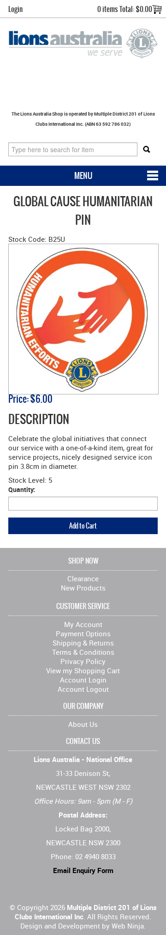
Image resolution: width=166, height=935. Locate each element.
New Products (83, 587)
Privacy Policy (83, 661)
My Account (83, 624)
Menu (83, 175)
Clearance (83, 578)
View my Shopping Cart (83, 670)
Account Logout (83, 689)
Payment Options (83, 633)
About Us (83, 724)
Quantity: (21, 489)
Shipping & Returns (83, 642)
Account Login (83, 679)
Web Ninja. (129, 925)
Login (15, 9)
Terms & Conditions (83, 652)
